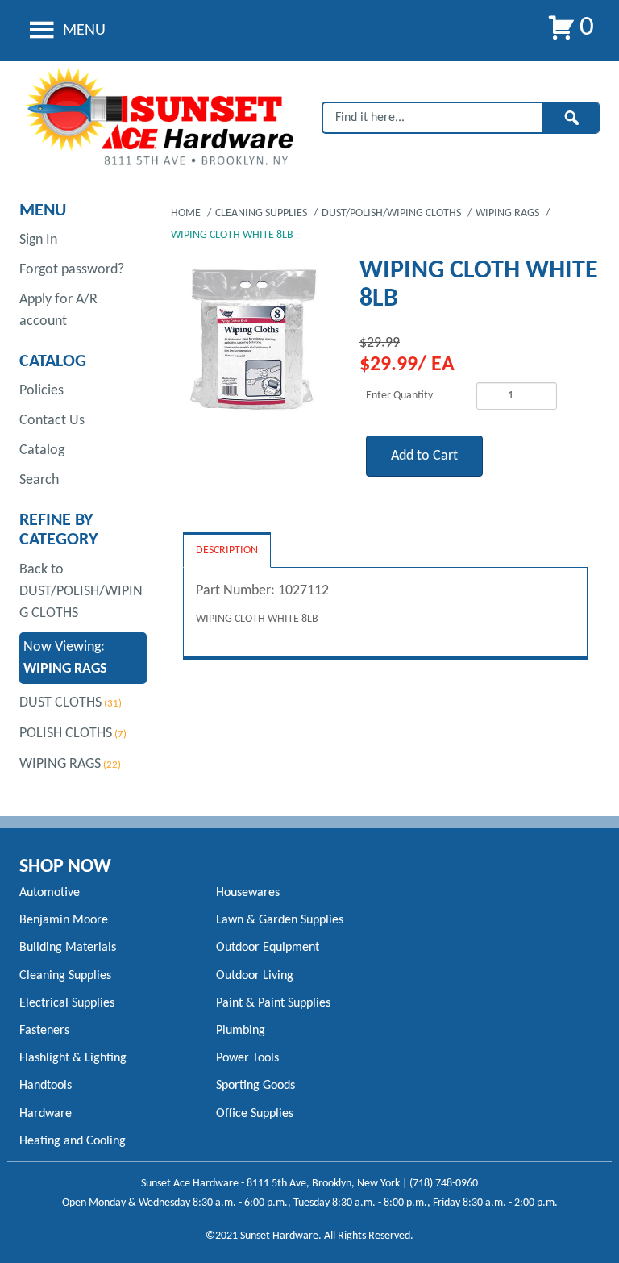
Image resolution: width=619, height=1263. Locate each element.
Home (187, 213)
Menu (82, 31)
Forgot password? (71, 269)
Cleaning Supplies (65, 975)
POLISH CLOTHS (65, 733)
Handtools (45, 1085)
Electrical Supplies (66, 1003)
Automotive (49, 892)
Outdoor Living (254, 975)
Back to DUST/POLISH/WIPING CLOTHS (81, 591)
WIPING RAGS (60, 764)
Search (39, 480)
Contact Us (52, 420)
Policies (41, 390)
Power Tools (247, 1058)
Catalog (41, 450)
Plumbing (240, 1030)
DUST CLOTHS (60, 703)
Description (227, 550)
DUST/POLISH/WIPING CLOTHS (392, 213)
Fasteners (44, 1030)
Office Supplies (254, 1113)
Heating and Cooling (72, 1141)
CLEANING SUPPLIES (262, 213)
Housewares (248, 892)
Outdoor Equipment (267, 947)
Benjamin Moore (63, 920)
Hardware (45, 1113)
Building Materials (67, 947)
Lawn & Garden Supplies (279, 920)
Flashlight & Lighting (73, 1058)
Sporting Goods (255, 1085)
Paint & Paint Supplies (273, 1003)
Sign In (38, 240)
